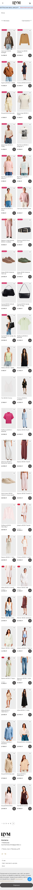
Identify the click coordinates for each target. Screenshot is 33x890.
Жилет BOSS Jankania (24, 618)
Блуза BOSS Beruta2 (7, 774)
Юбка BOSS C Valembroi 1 (5, 711)
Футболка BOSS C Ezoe (7, 209)
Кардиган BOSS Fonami (22, 51)
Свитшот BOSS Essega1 (6, 51)
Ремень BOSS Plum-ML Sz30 (23, 241)
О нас (4, 860)
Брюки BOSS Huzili (23, 430)
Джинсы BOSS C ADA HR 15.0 (24, 679)
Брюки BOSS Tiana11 (23, 462)
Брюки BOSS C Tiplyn (8, 678)
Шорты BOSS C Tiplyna (24, 648)
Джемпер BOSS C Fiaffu (23, 113)
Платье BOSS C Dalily (24, 557)
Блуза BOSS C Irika (23, 367)
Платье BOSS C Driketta (22, 398)
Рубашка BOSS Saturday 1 (6, 526)
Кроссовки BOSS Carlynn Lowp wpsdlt (7, 494)
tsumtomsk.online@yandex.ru (11, 845)
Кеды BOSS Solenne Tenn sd (7, 273)
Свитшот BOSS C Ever (24, 208)
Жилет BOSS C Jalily (7, 618)
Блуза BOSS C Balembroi (21, 774)
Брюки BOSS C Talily (7, 557)
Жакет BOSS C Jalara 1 (8, 648)
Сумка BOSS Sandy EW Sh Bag (23, 304)
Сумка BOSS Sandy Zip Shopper (8, 336)
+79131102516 (5, 843)
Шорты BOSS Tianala (23, 525)
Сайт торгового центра (9, 863)
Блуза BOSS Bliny (6, 805)
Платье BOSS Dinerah (24, 83)
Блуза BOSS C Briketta (24, 742)
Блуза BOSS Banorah (8, 113)
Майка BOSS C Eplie (7, 367)
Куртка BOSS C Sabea (8, 83)
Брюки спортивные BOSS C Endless (7, 241)
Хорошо (16, 885)
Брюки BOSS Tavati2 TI (24, 493)
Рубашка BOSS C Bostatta (6, 742)
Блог (3, 866)
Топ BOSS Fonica (6, 398)
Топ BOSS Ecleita (22, 805)
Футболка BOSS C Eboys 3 (7, 177)
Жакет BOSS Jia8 (22, 587)
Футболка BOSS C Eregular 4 (23, 145)
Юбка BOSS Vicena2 (7, 587)
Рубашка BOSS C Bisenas (22, 336)
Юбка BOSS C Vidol (23, 710)
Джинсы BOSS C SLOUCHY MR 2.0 (6, 462)
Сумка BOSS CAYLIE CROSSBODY (7, 304)
